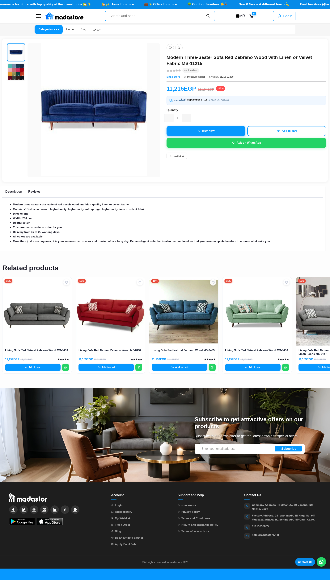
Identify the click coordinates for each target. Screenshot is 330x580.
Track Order (122, 524)
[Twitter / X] (23, 509)
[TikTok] (65, 509)
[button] (38, 16)
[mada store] (56, 497)
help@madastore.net (265, 534)
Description (13, 191)
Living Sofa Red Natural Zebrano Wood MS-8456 (256, 350)
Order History (123, 511)
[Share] (179, 47)
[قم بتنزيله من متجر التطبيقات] (50, 521)
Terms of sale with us (195, 531)
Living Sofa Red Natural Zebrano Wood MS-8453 (36, 350)
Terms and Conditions (195, 518)
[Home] (64, 16)
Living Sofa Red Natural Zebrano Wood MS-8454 (109, 350)
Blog (83, 29)
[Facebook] (13, 509)
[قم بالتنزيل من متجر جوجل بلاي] (22, 521)
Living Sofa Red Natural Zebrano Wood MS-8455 (183, 350)
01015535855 (260, 526)
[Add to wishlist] (170, 47)
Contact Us (305, 561)
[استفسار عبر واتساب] (65, 367)
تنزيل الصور (178, 155)
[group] (83, 110)
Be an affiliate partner (129, 537)
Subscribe (288, 448)
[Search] (208, 16)
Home (70, 29)
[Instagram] (34, 509)
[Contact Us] (321, 562)
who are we (188, 505)
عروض (97, 29)
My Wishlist (122, 518)
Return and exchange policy (199, 524)
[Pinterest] (75, 509)
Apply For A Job (125, 544)
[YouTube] (44, 509)
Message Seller (196, 76)
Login (287, 16)
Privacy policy (190, 511)
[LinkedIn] (54, 509)
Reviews (34, 191)
